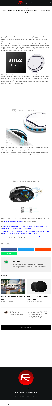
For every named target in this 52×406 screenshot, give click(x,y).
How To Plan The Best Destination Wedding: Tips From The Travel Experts (13, 298)
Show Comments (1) (25, 327)
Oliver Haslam (30, 301)
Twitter (12, 236)
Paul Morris (21, 8)
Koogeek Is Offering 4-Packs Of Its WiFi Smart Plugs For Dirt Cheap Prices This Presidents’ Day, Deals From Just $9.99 (35, 314)
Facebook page (36, 236)
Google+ (26, 236)
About (16, 392)
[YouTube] (28, 388)
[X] (24, 388)
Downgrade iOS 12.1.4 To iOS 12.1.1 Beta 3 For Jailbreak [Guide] (16, 228)
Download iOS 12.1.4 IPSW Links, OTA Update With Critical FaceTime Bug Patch (20, 230)
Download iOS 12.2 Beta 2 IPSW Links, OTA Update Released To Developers (19, 233)
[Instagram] (26, 388)
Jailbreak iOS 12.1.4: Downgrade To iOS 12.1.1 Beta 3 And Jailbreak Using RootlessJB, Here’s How (24, 226)
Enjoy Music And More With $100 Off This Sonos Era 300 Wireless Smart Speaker (38, 298)
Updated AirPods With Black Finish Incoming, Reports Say (16, 313)
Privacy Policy (29, 392)
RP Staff (3, 301)
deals (8, 243)
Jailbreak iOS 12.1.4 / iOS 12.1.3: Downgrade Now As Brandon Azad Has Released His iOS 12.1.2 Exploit (25, 231)
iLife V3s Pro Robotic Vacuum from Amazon (13, 221)
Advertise (22, 392)
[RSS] (30, 388)
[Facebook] (22, 388)
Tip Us (35, 392)
